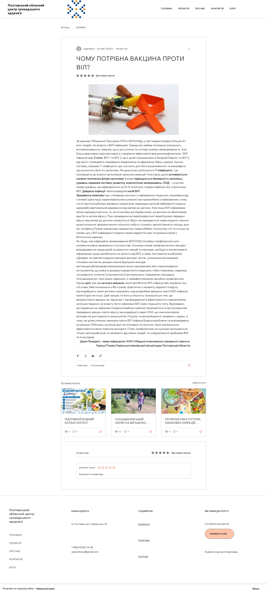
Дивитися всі (199, 382)
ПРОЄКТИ (15, 543)
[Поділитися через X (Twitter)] (85, 355)
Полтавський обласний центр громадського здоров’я (26, 9)
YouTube (143, 556)
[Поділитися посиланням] (100, 355)
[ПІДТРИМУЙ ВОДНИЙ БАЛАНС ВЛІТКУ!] (83, 401)
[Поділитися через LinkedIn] (92, 355)
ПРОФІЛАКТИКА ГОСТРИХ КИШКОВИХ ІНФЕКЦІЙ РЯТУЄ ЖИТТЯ (183, 421)
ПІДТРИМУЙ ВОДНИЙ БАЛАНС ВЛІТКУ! (79, 421)
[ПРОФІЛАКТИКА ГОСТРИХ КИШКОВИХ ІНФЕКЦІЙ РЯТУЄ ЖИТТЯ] (183, 401)
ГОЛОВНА (15, 534)
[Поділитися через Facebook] (77, 355)
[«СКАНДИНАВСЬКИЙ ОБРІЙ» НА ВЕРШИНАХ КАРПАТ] (133, 401)
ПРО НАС (15, 551)
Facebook (144, 524)
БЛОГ (12, 567)
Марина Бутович (46, 588)
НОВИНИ (80, 27)
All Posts (65, 27)
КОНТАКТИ (16, 559)
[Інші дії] (189, 49)
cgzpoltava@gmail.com (85, 551)
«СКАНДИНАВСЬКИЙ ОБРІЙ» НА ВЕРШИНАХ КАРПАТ (130, 421)
